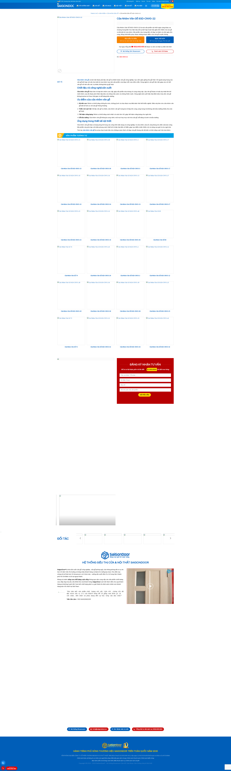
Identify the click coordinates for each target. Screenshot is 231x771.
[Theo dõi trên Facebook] (170, 1)
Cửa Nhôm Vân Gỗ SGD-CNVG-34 (101, 204)
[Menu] (146, 6)
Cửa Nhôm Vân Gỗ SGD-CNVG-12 (160, 276)
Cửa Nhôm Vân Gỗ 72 (71, 347)
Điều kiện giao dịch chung (118, 758)
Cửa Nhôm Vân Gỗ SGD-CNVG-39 (130, 311)
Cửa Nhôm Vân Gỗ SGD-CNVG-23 (71, 240)
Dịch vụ (138, 1)
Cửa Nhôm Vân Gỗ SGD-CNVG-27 (160, 204)
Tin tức (148, 1)
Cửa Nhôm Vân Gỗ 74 (71, 276)
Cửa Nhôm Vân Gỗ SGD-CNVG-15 (71, 168)
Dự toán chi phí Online (163, 1)
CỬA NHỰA (108, 5)
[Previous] (59, 511)
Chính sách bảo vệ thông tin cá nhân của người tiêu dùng (93, 758)
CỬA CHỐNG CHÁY (84, 5)
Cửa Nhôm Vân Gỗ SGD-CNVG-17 (160, 168)
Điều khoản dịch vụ (119, 761)
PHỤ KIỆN (139, 5)
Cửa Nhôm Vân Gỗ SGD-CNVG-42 (160, 347)
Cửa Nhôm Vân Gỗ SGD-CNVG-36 (101, 311)
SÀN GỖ (129, 5)
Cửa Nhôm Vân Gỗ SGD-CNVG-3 (130, 168)
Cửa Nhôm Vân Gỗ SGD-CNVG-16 (101, 240)
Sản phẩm (102, 13)
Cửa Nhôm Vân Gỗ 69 (159, 240)
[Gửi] (158, 5)
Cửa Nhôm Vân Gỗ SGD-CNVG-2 (130, 276)
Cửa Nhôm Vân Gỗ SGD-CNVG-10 (71, 204)
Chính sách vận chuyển (132, 761)
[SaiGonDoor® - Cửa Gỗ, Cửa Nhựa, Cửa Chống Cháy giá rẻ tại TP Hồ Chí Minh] (66, 6)
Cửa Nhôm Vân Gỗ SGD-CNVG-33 (130, 347)
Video (153, 1)
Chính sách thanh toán (133, 758)
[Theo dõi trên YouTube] (173, 1)
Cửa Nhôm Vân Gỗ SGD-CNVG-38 (101, 168)
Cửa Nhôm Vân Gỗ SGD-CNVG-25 (160, 311)
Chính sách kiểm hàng (147, 758)
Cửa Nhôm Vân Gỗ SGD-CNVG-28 (71, 311)
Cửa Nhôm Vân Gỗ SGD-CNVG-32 (101, 347)
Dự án (143, 1)
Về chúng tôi (130, 1)
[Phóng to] (59, 71)
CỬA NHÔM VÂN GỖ (112, 13)
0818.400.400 (11, 768)
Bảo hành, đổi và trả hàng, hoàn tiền (102, 761)
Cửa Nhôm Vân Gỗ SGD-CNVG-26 (101, 276)
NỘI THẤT (119, 5)
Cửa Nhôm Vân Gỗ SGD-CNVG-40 (130, 240)
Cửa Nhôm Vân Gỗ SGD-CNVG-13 (130, 204)
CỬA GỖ (97, 5)
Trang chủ (94, 13)
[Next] (112, 511)
